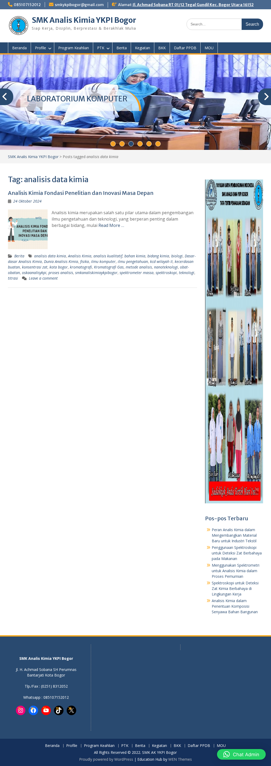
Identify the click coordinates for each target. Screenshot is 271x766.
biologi (177, 255)
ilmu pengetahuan (133, 261)
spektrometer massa (136, 272)
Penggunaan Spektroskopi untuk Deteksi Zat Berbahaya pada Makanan (237, 553)
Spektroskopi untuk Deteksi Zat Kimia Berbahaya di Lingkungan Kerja (235, 588)
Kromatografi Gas (109, 267)
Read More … (111, 225)
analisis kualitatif (107, 255)
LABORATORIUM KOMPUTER (77, 99)
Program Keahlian (73, 47)
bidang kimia (158, 255)
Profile (40, 47)
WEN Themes (180, 759)
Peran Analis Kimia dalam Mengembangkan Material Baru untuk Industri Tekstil (234, 535)
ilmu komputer (103, 261)
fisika (84, 261)
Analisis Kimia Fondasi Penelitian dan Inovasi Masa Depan (80, 193)
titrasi (13, 278)
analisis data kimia (50, 255)
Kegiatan (142, 47)
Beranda (19, 47)
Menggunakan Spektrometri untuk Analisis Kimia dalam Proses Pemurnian (235, 571)
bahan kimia (134, 255)
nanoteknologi (166, 267)
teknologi (186, 272)
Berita (121, 47)
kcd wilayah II (161, 261)
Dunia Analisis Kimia (61, 261)
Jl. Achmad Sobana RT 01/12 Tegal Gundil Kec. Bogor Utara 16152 (193, 4)
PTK (100, 47)
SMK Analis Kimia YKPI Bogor (84, 20)
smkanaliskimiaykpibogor (96, 272)
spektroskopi (166, 272)
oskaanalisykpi (34, 272)
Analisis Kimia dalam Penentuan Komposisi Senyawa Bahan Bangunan (235, 606)
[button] (241, 754)
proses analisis (60, 272)
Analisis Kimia (79, 255)
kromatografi (81, 267)
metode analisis (139, 267)
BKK (162, 47)
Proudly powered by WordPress (106, 759)
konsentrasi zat (34, 267)
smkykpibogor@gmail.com (79, 4)
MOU (209, 47)
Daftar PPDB (185, 47)
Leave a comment (43, 278)
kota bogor (58, 267)
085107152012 (27, 4)
